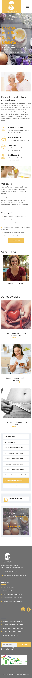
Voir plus (15, 337)
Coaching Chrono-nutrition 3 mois (14, 458)
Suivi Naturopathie (10, 442)
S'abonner (24, 644)
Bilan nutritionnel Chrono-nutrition (14, 447)
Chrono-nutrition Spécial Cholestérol (13, 628)
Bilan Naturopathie (10, 436)
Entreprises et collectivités (12, 486)
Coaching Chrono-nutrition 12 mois (16, 379)
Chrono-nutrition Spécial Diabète (14, 480)
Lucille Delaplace (15, 283)
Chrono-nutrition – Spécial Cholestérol (16, 335)
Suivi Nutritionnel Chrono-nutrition (14, 453)
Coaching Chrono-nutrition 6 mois (16, 423)
